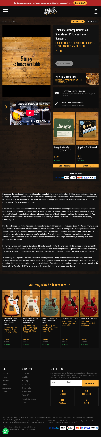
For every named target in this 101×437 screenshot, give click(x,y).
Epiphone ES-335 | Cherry (89, 322)
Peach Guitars (9, 21)
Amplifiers (5, 380)
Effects (5, 384)
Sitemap (33, 427)
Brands (4, 391)
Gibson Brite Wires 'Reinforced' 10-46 (87, 148)
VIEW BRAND (78, 21)
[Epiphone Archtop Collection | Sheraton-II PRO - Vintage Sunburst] (26, 61)
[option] (31, 113)
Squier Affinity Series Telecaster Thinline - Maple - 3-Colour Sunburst (11, 326)
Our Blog (25, 380)
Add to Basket (65, 166)
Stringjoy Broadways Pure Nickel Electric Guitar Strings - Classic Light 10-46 (63, 149)
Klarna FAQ (25, 395)
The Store (25, 373)
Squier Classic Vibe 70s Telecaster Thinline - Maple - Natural (30, 326)
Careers (24, 402)
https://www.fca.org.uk (67, 422)
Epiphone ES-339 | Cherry (70, 322)
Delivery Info (26, 388)
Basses (4, 377)
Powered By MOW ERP (27, 429)
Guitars (5, 373)
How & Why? (80, 3)
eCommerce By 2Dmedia (10, 429)
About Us (25, 377)
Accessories (6, 388)
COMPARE (93, 21)
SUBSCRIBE (90, 383)
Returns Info (26, 391)
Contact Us (26, 384)
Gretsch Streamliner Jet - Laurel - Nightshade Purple (50, 325)
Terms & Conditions (29, 399)
